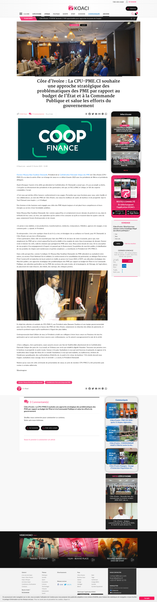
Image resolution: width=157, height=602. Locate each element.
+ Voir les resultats (130, 243)
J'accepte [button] (146, 598)
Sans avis (117, 238)
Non (116, 236)
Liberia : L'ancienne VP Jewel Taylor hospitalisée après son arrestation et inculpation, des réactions (72, 18)
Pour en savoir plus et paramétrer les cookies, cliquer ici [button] (52, 599)
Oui (116, 234)
